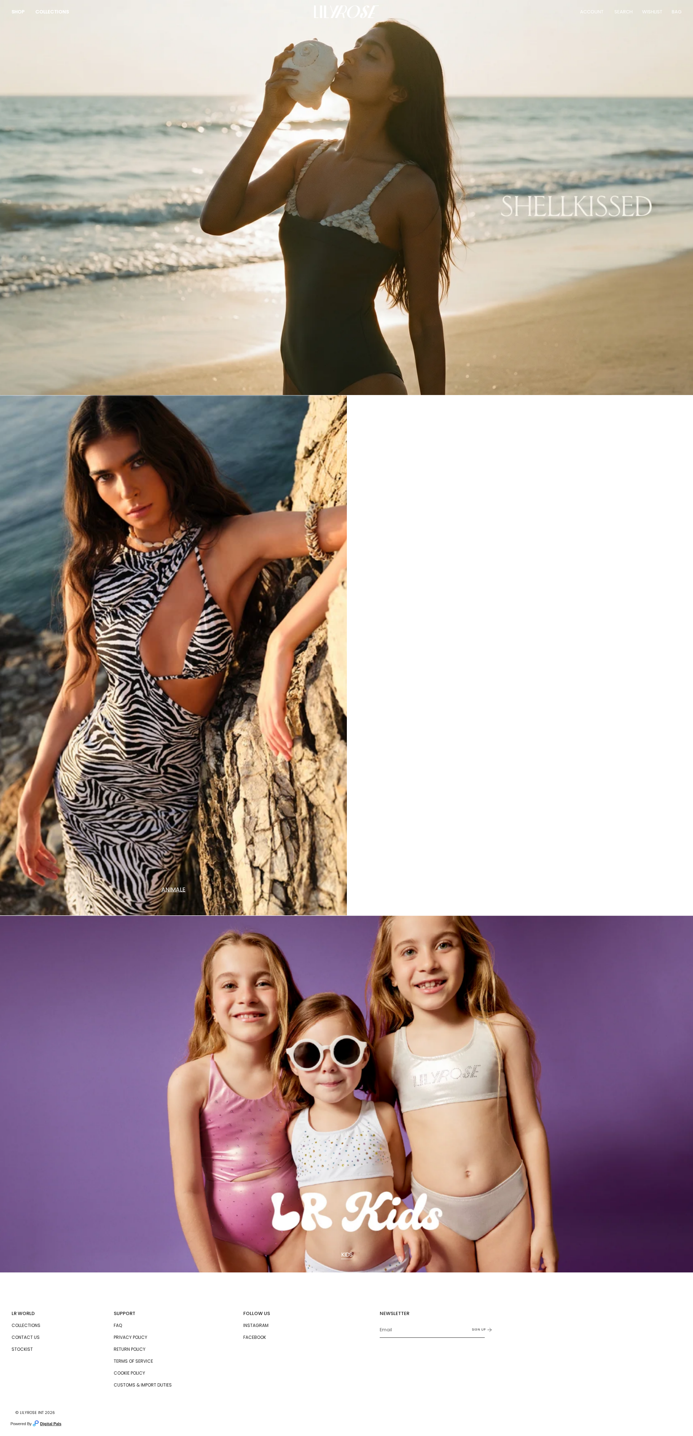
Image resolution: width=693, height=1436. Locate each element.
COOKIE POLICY (129, 1373)
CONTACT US (26, 1337)
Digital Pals (50, 1424)
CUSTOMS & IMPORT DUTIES (143, 1385)
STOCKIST (22, 1349)
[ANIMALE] (173, 655)
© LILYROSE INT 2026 (35, 1412)
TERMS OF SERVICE (133, 1361)
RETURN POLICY (129, 1349)
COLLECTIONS (26, 1325)
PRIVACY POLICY (130, 1337)
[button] (18, 11)
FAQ (118, 1325)
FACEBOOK (254, 1337)
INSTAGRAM (256, 1325)
